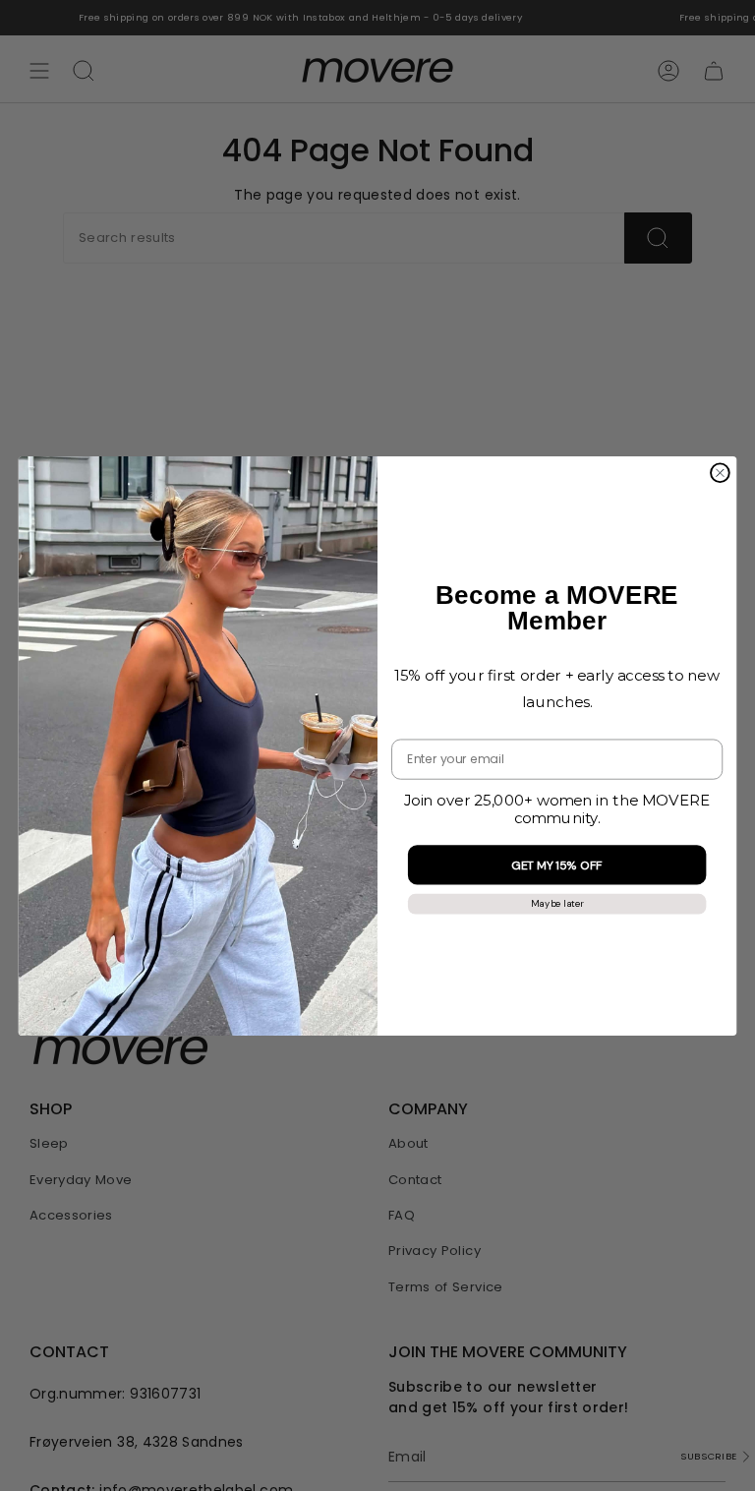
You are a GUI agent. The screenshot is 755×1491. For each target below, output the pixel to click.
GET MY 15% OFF (557, 864)
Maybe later (557, 903)
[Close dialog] (720, 472)
